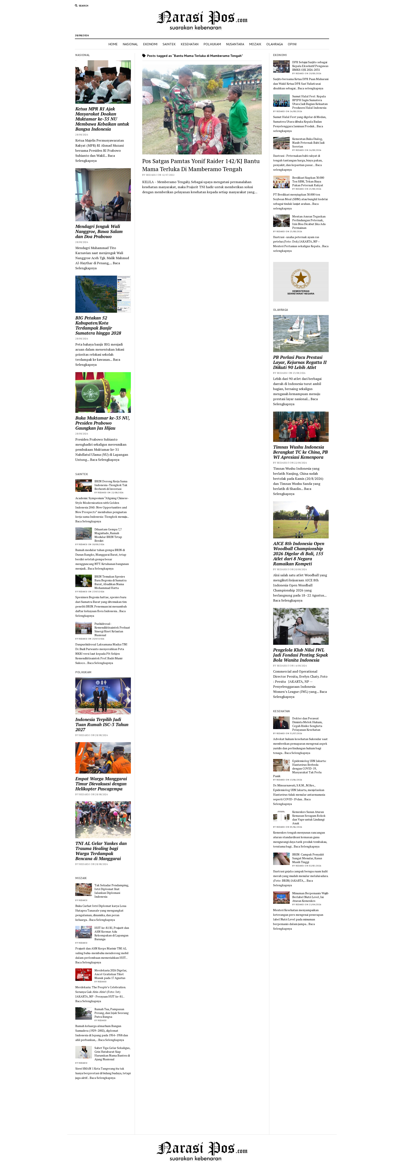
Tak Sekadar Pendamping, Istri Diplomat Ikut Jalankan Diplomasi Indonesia (111, 890)
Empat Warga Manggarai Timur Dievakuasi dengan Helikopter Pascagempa (101, 783)
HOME (113, 44)
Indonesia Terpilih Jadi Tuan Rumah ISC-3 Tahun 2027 (101, 724)
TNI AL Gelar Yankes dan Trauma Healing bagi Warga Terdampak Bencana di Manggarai (101, 851)
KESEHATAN (189, 44)
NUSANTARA (235, 44)
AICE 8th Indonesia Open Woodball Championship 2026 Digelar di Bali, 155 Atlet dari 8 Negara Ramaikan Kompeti (298, 553)
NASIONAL (130, 44)
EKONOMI (150, 44)
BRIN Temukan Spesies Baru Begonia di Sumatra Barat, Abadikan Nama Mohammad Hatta (110, 582)
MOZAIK (255, 44)
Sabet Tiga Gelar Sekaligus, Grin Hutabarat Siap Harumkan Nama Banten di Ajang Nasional (112, 1053)
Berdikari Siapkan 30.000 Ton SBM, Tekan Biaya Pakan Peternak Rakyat (308, 181)
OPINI (292, 44)
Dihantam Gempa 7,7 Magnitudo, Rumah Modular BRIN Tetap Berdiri (108, 535)
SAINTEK (169, 44)
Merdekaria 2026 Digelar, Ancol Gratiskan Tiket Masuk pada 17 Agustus (110, 974)
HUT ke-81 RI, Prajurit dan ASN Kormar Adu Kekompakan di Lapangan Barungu (111, 933)
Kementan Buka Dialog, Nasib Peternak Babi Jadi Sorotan (308, 142)
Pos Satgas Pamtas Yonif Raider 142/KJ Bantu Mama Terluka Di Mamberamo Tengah (201, 165)
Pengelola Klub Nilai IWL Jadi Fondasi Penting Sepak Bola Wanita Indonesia (300, 654)
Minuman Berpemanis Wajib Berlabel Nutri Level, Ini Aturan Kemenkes (310, 897)
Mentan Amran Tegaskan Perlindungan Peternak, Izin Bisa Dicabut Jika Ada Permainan (309, 222)
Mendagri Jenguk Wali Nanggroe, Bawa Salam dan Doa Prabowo (99, 231)
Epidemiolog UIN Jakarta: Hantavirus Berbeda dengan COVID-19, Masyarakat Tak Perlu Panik (299, 768)
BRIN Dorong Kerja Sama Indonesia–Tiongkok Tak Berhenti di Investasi (110, 485)
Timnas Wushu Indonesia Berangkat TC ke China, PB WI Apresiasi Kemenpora (300, 452)
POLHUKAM (212, 44)
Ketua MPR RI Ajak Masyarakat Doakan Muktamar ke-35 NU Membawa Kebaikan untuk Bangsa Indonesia (102, 118)
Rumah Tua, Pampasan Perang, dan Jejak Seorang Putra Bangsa (111, 1013)
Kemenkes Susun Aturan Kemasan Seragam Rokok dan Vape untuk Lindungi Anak (309, 817)
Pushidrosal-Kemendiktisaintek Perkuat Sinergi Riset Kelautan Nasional (112, 629)
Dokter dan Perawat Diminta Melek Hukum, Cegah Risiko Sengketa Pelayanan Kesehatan (307, 724)
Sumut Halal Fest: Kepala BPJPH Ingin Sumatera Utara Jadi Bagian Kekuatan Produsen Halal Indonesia (310, 102)
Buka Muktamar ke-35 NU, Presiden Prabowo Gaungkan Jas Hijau (102, 422)
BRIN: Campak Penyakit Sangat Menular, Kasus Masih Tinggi (308, 858)
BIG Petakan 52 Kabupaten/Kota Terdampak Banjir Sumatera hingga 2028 (98, 325)
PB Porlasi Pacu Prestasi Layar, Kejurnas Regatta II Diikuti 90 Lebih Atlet (300, 362)
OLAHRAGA (274, 44)
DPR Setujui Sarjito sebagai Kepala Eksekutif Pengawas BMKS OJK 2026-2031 (310, 66)
